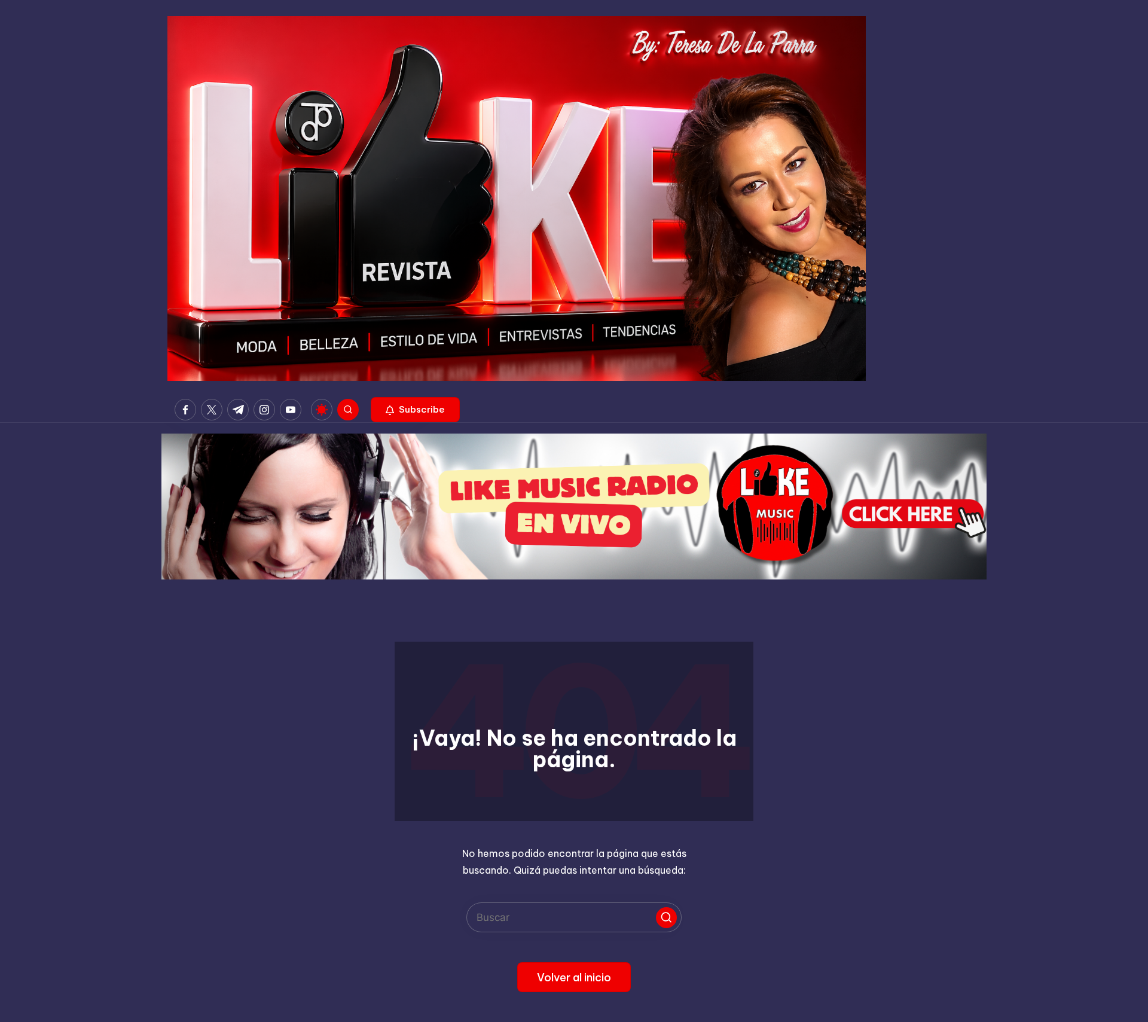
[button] (415, 409)
